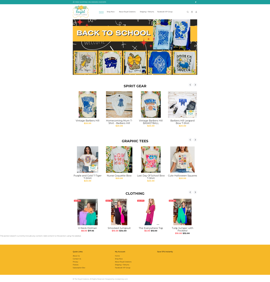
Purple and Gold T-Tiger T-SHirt (88, 177)
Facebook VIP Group (122, 268)
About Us (76, 256)
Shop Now (119, 259)
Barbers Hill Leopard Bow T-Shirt (182, 122)
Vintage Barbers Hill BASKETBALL (151, 122)
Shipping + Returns (122, 265)
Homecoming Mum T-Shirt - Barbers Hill (119, 122)
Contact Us (77, 259)
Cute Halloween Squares (182, 175)
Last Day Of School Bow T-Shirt (151, 177)
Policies (75, 265)
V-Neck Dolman (87, 228)
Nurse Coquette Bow (119, 175)
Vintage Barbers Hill (87, 120)
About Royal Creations (123, 262)
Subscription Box (79, 268)
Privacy (75, 262)
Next (195, 85)
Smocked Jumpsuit (119, 228)
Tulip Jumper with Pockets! (182, 229)
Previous (190, 85)
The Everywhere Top (151, 228)
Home (117, 256)
